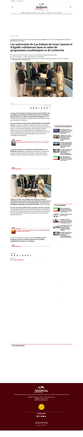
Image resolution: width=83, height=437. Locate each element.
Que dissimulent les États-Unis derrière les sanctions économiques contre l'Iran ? (66, 158)
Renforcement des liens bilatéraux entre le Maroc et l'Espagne (32, 142)
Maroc (12, 259)
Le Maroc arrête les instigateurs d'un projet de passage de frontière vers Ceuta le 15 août (66, 221)
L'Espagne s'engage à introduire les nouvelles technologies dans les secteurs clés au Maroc (33, 230)
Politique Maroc (20, 259)
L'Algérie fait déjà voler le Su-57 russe (66, 215)
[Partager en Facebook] (36, 108)
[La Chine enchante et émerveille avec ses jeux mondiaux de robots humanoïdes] (56, 130)
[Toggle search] (70, 7)
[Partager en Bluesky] (41, 108)
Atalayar (12, 35)
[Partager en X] (39, 108)
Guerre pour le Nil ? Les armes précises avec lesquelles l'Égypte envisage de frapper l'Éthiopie (66, 228)
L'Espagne (15, 259)
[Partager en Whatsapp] (50, 108)
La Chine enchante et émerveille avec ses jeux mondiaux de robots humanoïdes (66, 131)
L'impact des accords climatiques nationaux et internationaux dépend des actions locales (34, 55)
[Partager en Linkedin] (47, 108)
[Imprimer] (33, 108)
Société (16, 35)
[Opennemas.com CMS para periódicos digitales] (41, 424)
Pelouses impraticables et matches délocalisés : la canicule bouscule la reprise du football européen (66, 145)
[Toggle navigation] (12, 7)
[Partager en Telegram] (44, 108)
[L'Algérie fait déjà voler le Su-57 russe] (56, 215)
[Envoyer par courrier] (30, 108)
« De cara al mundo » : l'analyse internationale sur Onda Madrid (28, 56)
